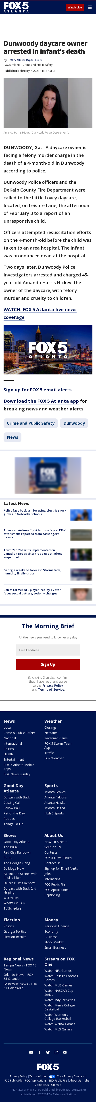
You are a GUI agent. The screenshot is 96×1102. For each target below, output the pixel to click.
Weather (53, 721)
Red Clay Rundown (17, 852)
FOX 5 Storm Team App (58, 745)
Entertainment (14, 759)
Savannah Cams (56, 738)
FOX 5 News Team (58, 858)
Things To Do (13, 824)
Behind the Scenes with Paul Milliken (20, 876)
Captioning (52, 895)
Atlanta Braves (55, 792)
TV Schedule (12, 908)
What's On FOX (14, 903)
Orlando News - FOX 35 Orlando (18, 976)
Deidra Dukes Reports (19, 883)
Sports (51, 785)
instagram (56, 1052)
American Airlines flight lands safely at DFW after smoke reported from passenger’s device (34, 533)
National (10, 738)
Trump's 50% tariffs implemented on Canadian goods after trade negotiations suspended (33, 553)
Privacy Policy (52, 685)
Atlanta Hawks (54, 802)
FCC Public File (54, 884)
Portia (8, 858)
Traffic (49, 753)
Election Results (15, 937)
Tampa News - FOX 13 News (20, 967)
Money (51, 919)
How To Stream (55, 842)
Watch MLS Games (58, 1029)
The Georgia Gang (17, 863)
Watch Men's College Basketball (59, 1007)
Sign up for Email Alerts (61, 868)
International (13, 743)
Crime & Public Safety (19, 733)
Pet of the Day (14, 813)
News (12, 437)
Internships (52, 879)
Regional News (18, 959)
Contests (50, 852)
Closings (50, 727)
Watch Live (75, 7)
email (65, 1052)
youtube (31, 1052)
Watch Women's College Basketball (57, 1016)
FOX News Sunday (17, 774)
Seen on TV (52, 847)
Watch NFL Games (58, 970)
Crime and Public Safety (37, 65)
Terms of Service (51, 689)
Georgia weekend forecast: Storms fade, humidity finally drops (32, 572)
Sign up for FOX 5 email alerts (38, 390)
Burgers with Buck (17, 797)
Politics (9, 749)
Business (50, 937)
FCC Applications (56, 890)
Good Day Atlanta (13, 788)
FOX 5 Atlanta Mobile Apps (19, 767)
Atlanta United (54, 808)
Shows (10, 835)
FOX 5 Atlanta (12, 65)
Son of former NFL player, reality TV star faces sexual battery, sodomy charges (32, 591)
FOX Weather (54, 758)
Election (12, 919)
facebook (39, 1052)
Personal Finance (56, 926)
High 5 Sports (54, 813)
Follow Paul (12, 808)
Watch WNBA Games (59, 1024)
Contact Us (52, 863)
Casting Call (12, 802)
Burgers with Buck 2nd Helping (20, 890)
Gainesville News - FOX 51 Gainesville (20, 986)
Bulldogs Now (14, 868)
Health (8, 754)
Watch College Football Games (61, 978)
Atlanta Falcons (55, 797)
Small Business (55, 947)
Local (7, 727)
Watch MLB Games (58, 985)
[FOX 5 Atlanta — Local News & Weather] (16, 7)
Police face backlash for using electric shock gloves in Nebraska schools (35, 512)
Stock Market (54, 942)
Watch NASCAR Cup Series (58, 992)
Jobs (47, 874)
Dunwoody (74, 423)
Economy (51, 931)
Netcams (51, 733)
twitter (48, 1052)
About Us (53, 835)
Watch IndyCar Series (59, 1000)
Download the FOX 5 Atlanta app (41, 401)
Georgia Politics (15, 931)
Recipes (9, 818)
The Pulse (11, 847)
